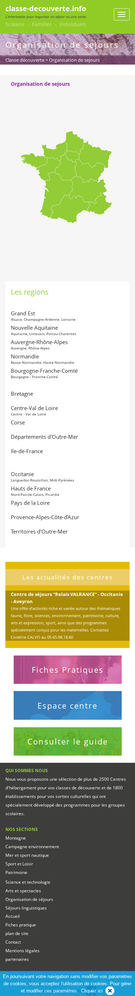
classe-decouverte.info (45, 8)
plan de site (16, 933)
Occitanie (42, 476)
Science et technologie (27, 882)
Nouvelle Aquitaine (43, 330)
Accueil (12, 916)
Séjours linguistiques (26, 908)
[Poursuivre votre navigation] (109, 990)
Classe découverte (24, 60)
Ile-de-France (27, 451)
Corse (18, 422)
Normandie (42, 359)
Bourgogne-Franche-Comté (44, 373)
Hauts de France (35, 491)
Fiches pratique (20, 925)
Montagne (15, 838)
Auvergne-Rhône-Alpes (39, 344)
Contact (13, 942)
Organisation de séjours (29, 899)
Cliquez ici (92, 990)
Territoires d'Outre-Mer (39, 531)
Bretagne (22, 393)
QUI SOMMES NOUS (26, 770)
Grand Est (43, 316)
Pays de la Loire (30, 502)
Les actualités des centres (67, 577)
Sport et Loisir (19, 864)
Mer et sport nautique (27, 855)
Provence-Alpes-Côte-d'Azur (45, 517)
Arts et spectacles (23, 891)
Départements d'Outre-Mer (44, 436)
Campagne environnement (32, 847)
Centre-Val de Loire (34, 410)
